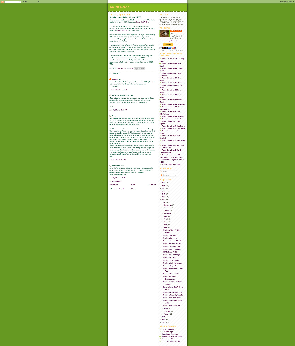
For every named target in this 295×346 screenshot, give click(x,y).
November (167, 208)
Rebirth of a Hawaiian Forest (172, 336)
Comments (166, 175)
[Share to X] (140, 68)
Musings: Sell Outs (170, 238)
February (167, 311)
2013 (164, 194)
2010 (164, 202)
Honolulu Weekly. (142, 22)
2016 (164, 186)
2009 (164, 317)
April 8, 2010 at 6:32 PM (117, 178)
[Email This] (135, 68)
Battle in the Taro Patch (170, 334)
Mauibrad (115, 79)
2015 (164, 188)
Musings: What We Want (171, 298)
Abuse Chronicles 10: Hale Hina (173, 116)
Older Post (152, 185)
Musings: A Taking (169, 257)
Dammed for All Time (169, 339)
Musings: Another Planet (172, 241)
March (166, 308)
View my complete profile (168, 41)
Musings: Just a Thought (172, 260)
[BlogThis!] (137, 68)
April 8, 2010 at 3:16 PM (117, 160)
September (168, 213)
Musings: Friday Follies (171, 246)
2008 (164, 319)
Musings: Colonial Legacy (172, 263)
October (167, 210)
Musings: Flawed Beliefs (172, 244)
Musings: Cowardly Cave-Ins (173, 295)
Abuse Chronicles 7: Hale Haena (173, 126)
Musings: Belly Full (170, 235)
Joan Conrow (177, 31)
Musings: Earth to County (172, 249)
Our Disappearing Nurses (171, 341)
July (165, 219)
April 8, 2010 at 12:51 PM (118, 110)
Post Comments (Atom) (127, 189)
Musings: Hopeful (169, 266)
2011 (164, 199)
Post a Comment (115, 181)
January (167, 314)
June (166, 222)
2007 (164, 322)
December (167, 205)
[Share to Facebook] (142, 68)
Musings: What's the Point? (173, 292)
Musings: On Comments (171, 306)
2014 (164, 191)
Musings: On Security (171, 274)
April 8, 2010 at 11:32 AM (118, 89)
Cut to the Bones (168, 329)
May (165, 224)
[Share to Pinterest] (144, 68)
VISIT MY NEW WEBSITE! (171, 164)
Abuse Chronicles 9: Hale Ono (172, 119)
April (166, 227)
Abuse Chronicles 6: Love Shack (173, 128)
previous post (122, 30)
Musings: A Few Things (171, 255)
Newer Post (113, 185)
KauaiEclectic (119, 7)
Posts (164, 172)
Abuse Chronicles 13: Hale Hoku (173, 104)
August (166, 216)
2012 (164, 197)
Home (133, 185)
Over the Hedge (167, 332)
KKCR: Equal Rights (170, 252)
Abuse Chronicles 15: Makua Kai (173, 83)
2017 (164, 183)
